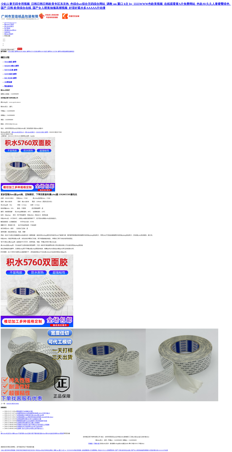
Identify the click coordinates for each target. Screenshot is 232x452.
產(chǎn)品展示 (30, 132)
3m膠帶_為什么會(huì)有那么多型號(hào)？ (30, 428)
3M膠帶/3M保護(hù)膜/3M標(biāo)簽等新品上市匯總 (33, 424)
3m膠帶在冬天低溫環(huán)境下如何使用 (29, 426)
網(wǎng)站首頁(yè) (18, 132)
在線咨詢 (52, 433)
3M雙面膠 (64, 51)
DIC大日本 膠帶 (55, 51)
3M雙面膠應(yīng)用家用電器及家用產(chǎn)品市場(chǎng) (35, 417)
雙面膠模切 (70, 51)
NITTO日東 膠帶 (35, 51)
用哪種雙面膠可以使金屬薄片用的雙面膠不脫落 (32, 421)
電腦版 (90, 443)
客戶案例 (35, 433)
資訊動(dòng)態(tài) (43, 433)
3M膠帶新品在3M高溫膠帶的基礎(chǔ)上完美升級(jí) (33, 413)
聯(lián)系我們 (59, 433)
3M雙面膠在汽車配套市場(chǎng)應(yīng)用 (30, 415)
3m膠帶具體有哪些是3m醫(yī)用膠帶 (28, 422)
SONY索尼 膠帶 (45, 51)
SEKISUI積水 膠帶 (24, 51)
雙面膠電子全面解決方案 (25, 411)
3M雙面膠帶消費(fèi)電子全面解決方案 (29, 419)
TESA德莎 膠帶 (13, 51)
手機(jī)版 (97, 443)
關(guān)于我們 (17, 433)
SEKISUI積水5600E (13, 403)
